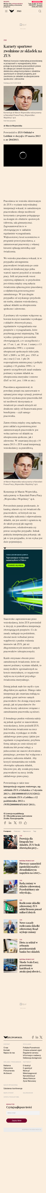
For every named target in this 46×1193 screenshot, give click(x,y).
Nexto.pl (26, 1071)
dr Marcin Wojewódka (13, 126)
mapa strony (9, 1093)
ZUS (5, 40)
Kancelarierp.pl (29, 1076)
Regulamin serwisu (30, 1053)
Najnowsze (27, 831)
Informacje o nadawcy (32, 1055)
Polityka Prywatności (31, 1048)
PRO (19, 11)
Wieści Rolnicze (29, 1078)
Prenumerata (9, 1071)
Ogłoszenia (8, 1068)
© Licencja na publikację (14, 814)
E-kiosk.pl (27, 1066)
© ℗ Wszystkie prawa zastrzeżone (18, 816)
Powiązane (7, 831)
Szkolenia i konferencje (13, 1088)
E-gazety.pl (27, 1068)
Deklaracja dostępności (32, 1058)
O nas (6, 1048)
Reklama (7, 1066)
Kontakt (7, 1050)
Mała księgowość (30, 1073)
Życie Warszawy (29, 1081)
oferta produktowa (11, 1097)
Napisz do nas (9, 1053)
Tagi (34, 831)
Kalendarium (28, 1093)
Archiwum (8, 1073)
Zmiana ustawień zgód (32, 1050)
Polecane (17, 831)
